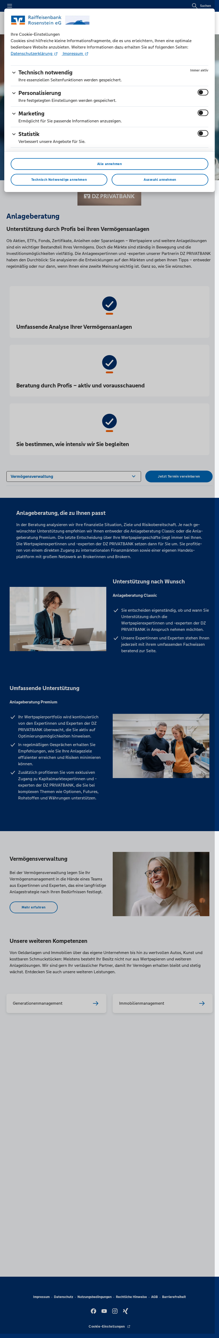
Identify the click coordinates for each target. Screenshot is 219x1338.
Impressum (73, 53)
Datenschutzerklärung (32, 53)
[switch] (203, 92)
